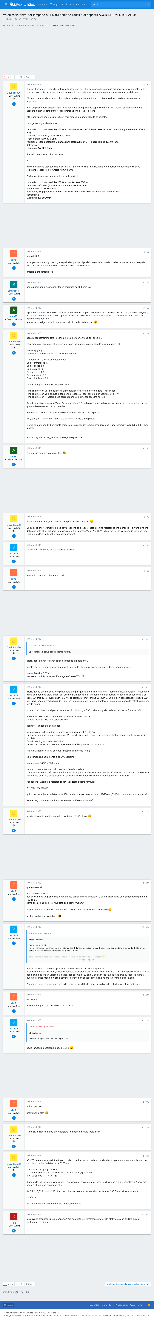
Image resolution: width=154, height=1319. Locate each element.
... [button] (17, 77)
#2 (148, 252)
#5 (148, 333)
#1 (148, 84)
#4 (148, 308)
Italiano (9, 1305)
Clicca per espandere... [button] (88, 959)
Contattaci (94, 1305)
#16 (147, 1020)
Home (139, 1305)
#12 (147, 811)
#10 (147, 639)
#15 (147, 995)
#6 (148, 448)
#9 (148, 571)
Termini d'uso (107, 1305)
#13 (147, 883)
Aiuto (132, 1305)
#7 (148, 517)
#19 (147, 1156)
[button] (6, 4)
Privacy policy (122, 1305)
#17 (147, 1102)
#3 (148, 282)
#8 (148, 545)
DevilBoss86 (11, 19)
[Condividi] (144, 84)
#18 (147, 1127)
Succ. (29, 77)
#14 (147, 927)
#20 (147, 1214)
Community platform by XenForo (31, 1312)
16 (21, 77)
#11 (147, 687)
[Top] (145, 1305)
